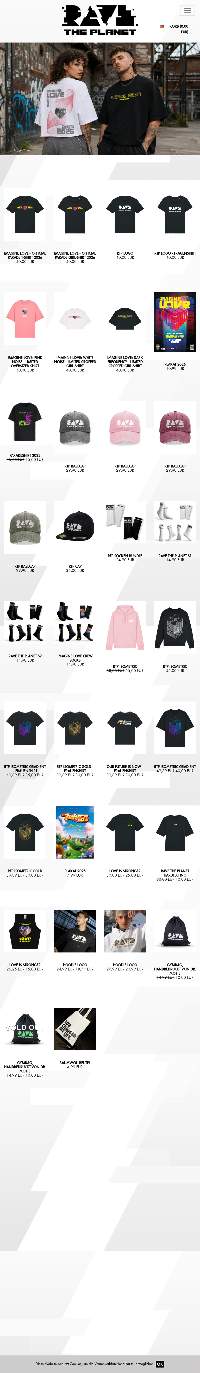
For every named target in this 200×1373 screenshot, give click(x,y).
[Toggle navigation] (187, 10)
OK (160, 1364)
